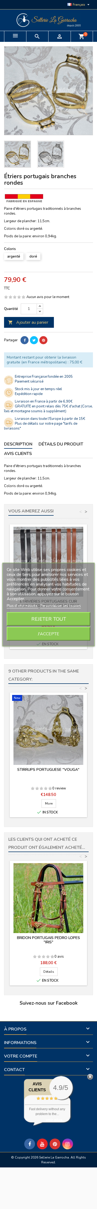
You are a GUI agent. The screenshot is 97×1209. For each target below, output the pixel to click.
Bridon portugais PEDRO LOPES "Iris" (48, 940)
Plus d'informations (22, 605)
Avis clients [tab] (18, 454)
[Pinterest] (43, 340)
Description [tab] (18, 444)
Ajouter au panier (28, 322)
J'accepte (48, 634)
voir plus (54, 1119)
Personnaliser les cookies (60, 605)
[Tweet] (34, 340)
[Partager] (24, 340)
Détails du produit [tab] (61, 444)
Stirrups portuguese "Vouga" (48, 769)
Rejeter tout (48, 619)
